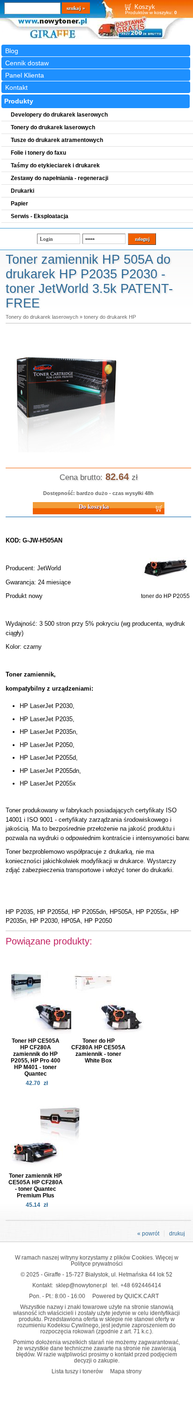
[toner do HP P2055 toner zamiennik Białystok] (66, 452)
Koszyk (144, 6)
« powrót (148, 1233)
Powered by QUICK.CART (125, 1296)
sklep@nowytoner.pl (81, 1285)
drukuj (177, 1233)
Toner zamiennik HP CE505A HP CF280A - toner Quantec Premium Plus (35, 1185)
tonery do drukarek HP (110, 317)
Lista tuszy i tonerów (77, 1371)
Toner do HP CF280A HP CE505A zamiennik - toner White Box (98, 1051)
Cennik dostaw (27, 63)
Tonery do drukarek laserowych (42, 317)
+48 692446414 (140, 1285)
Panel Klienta (24, 75)
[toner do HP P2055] (165, 589)
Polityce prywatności (97, 1263)
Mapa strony (125, 1371)
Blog (11, 51)
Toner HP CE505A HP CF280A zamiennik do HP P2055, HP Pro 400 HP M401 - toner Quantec (35, 1057)
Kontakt (16, 87)
